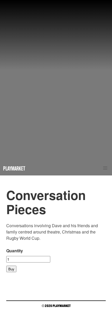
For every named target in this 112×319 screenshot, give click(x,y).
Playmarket (14, 168)
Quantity (14, 251)
